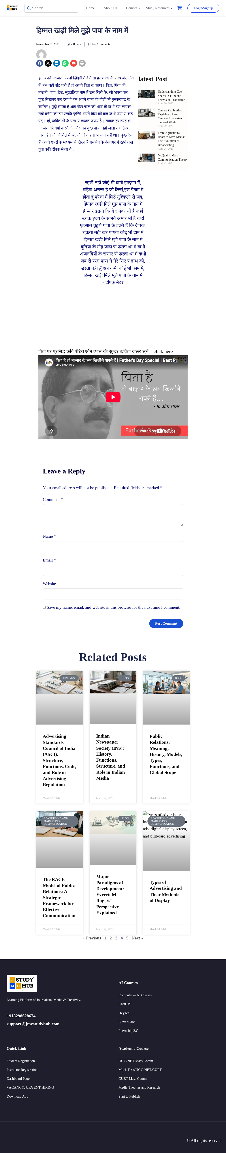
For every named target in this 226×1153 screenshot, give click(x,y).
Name (49, 536)
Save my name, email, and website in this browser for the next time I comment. (113, 607)
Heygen (124, 1013)
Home (90, 8)
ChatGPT (125, 1004)
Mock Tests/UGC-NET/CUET (140, 1070)
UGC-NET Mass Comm (136, 1061)
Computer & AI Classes (135, 995)
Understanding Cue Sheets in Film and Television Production (171, 95)
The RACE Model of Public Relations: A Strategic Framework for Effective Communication (59, 897)
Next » (137, 938)
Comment (53, 499)
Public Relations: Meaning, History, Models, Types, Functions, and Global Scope (166, 754)
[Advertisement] (113, 317)
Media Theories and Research (139, 1087)
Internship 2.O (129, 1031)
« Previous (92, 938)
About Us (110, 8)
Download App (17, 1096)
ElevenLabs (127, 1022)
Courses (131, 8)
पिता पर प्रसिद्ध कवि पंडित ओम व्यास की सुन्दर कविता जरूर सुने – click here (105, 351)
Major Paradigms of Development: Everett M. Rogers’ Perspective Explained (110, 894)
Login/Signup (203, 8)
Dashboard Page (18, 1078)
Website (49, 583)
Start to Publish (129, 1096)
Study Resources (158, 8)
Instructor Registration (22, 1070)
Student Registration (21, 1061)
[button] (39, 63)
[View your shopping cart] (180, 8)
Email (49, 560)
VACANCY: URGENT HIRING (30, 1087)
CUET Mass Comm (133, 1078)
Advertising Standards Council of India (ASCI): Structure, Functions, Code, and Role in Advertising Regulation (59, 760)
